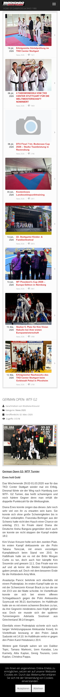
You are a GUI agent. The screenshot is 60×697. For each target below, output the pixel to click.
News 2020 (21, 410)
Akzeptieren (23, 688)
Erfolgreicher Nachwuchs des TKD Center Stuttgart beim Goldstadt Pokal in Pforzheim (32, 378)
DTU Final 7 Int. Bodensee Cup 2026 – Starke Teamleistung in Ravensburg (33, 147)
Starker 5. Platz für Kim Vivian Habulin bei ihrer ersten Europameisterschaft (32, 330)
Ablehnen (38, 688)
